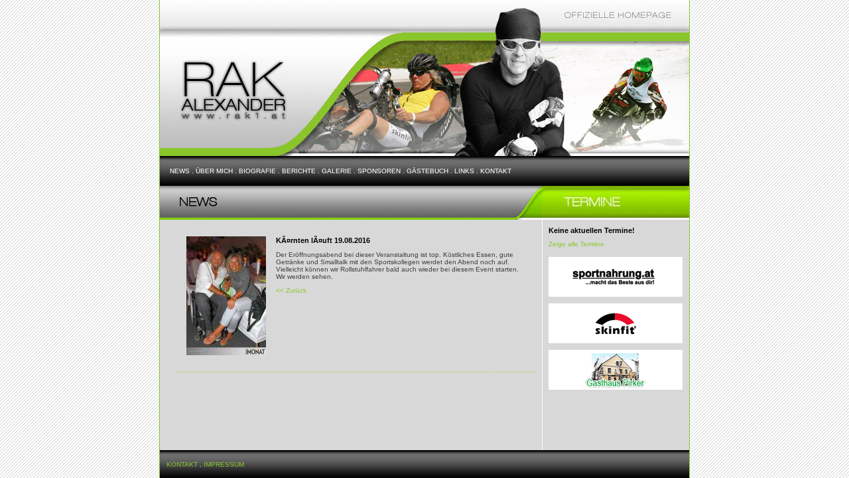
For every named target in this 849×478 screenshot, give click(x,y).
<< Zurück (291, 290)
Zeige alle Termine (576, 244)
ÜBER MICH (214, 171)
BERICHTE (299, 171)
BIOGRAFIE (257, 171)
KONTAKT (495, 171)
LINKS (464, 171)
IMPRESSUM (224, 464)
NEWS (180, 171)
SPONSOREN (379, 171)
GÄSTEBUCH (427, 171)
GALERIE (337, 171)
